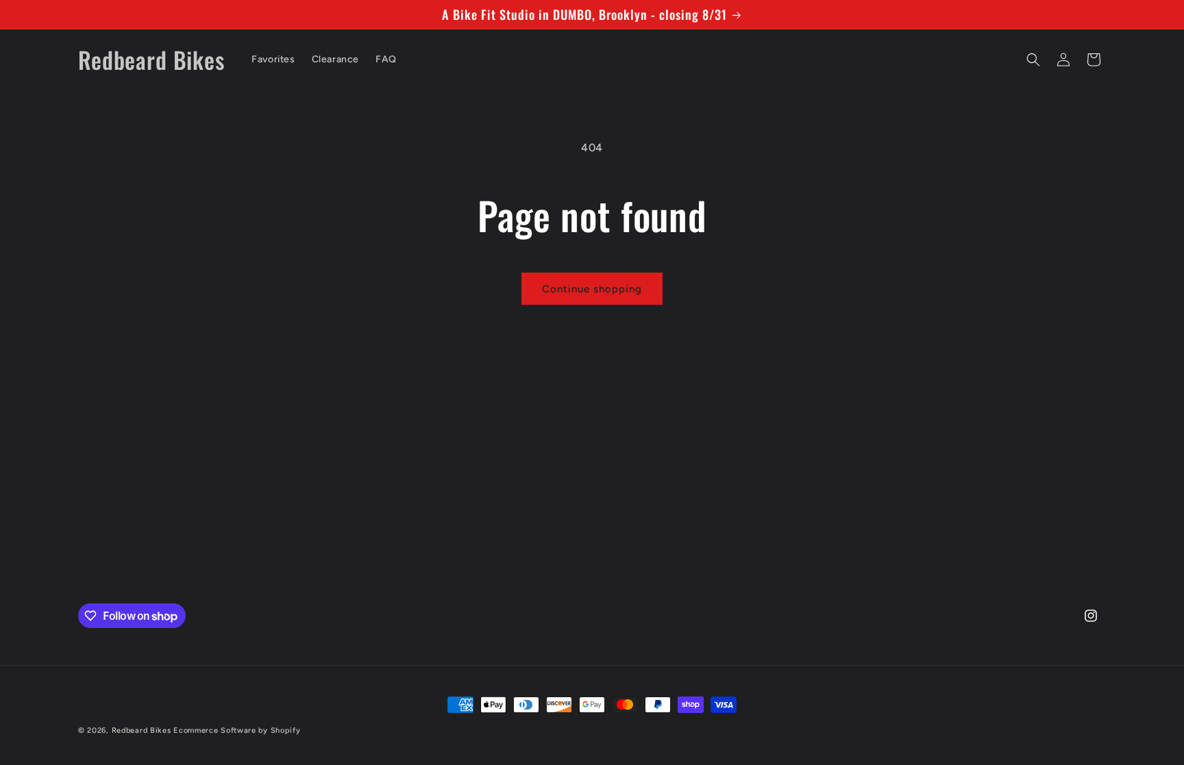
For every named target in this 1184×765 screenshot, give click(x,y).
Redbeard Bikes (141, 730)
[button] (1033, 60)
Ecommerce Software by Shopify (236, 730)
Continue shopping (592, 289)
